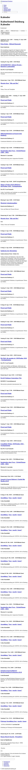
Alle (2, 30)
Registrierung (7, 761)
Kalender (6, 8)
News (5, 6)
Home (5, 5)
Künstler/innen (7, 10)
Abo (2, 33)
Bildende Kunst (15, 30)
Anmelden (6, 763)
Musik (7, 30)
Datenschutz (6, 765)
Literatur (22, 30)
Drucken (7, 33)
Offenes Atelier (7, 9)
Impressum (6, 764)
